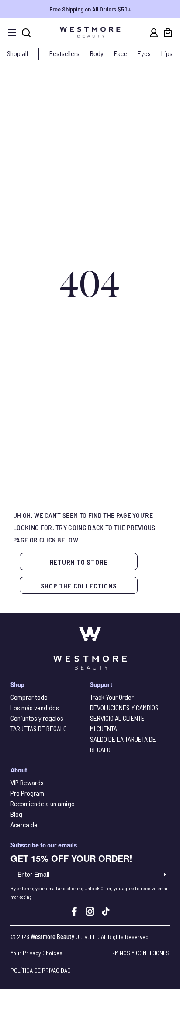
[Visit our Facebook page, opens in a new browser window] (74, 913)
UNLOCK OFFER (165, 874)
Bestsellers (64, 53)
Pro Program (27, 793)
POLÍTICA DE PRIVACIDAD (40, 970)
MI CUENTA (103, 728)
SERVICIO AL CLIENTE (117, 718)
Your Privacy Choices (36, 953)
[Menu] (12, 33)
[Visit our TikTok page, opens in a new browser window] (105, 913)
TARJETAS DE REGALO (38, 728)
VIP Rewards (27, 782)
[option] (90, 9)
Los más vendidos (34, 707)
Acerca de (24, 824)
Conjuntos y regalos (36, 718)
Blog (16, 814)
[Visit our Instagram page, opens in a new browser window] (90, 913)
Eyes (144, 53)
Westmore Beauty (52, 936)
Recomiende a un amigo (42, 803)
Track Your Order (112, 697)
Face (120, 53)
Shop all (17, 53)
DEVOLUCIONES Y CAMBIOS (124, 707)
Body (97, 53)
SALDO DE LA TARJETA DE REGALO (123, 744)
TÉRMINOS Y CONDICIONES (137, 953)
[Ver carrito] (168, 33)
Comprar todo (29, 697)
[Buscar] (26, 33)
